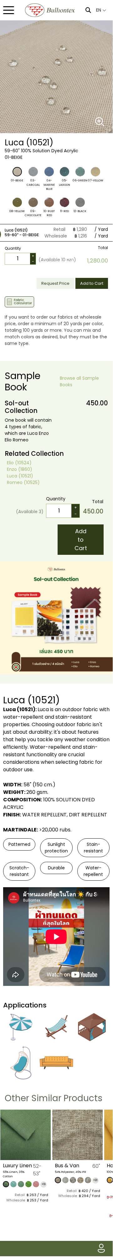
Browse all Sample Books (79, 381)
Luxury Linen (17, 1165)
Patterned (19, 844)
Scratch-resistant (19, 871)
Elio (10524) (19, 463)
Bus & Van (67, 1165)
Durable (56, 868)
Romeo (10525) (23, 482)
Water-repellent (93, 871)
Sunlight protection (56, 847)
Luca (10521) (20, 476)
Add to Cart (91, 283)
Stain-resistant (93, 847)
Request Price (55, 283)
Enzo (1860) (19, 469)
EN (99, 10)
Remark (19, 274)
